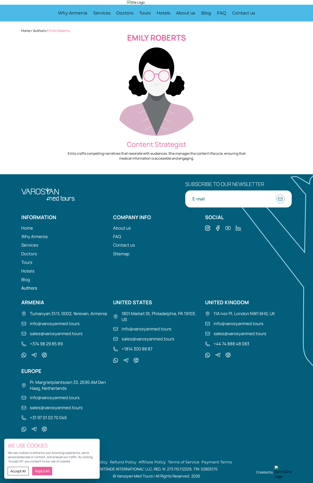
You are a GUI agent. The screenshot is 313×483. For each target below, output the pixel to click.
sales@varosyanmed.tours (56, 333)
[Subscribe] (280, 199)
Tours (145, 13)
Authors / (40, 30)
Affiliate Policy (152, 462)
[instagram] (207, 228)
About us (185, 13)
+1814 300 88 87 (137, 349)
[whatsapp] (23, 355)
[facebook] (217, 228)
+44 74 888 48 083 (231, 344)
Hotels (163, 13)
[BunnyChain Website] (283, 472)
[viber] (44, 355)
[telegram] (34, 355)
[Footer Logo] (48, 194)
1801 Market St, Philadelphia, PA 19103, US (159, 316)
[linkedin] (238, 228)
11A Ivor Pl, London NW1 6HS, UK (244, 313)
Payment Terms (216, 462)
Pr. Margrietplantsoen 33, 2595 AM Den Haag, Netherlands (68, 385)
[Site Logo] (156, 2)
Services (102, 13)
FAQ (221, 13)
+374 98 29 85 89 (46, 344)
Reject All (42, 471)
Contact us (243, 13)
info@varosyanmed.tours (55, 323)
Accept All (18, 471)
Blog (206, 13)
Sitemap (121, 253)
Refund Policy (123, 462)
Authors (29, 288)
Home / (26, 30)
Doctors (124, 13)
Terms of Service (183, 462)
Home (27, 228)
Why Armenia (72, 13)
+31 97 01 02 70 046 (48, 417)
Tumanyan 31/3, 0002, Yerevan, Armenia (68, 313)
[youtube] (228, 228)
